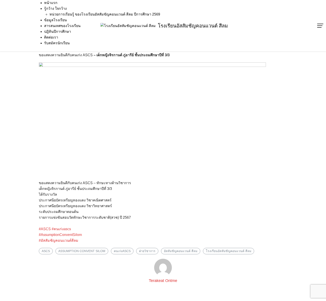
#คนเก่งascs (61, 229)
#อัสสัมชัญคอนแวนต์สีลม (58, 240)
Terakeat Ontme (163, 280)
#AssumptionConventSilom (60, 235)
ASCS (46, 251)
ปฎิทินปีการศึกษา (57, 31)
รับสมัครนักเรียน (57, 43)
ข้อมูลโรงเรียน (55, 20)
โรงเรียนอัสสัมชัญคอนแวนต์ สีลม (193, 26)
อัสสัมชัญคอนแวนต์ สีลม (180, 251)
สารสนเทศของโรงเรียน (62, 26)
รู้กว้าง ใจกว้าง (55, 8)
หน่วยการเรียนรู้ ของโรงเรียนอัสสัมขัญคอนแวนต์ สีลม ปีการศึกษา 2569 (104, 14)
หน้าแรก (50, 3)
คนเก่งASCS (122, 251)
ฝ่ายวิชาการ (147, 251)
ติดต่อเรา (51, 37)
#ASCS (45, 229)
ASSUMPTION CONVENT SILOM (81, 251)
